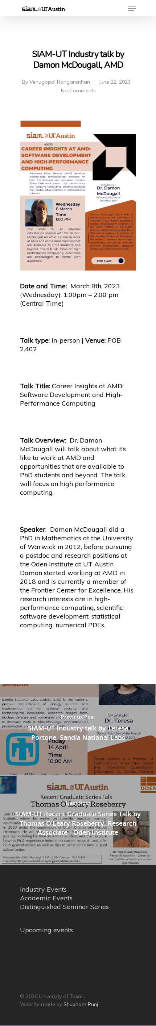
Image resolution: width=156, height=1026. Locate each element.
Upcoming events (46, 930)
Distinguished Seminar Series (64, 907)
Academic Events (46, 898)
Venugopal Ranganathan (59, 82)
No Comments (78, 90)
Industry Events (43, 889)
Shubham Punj (80, 1004)
